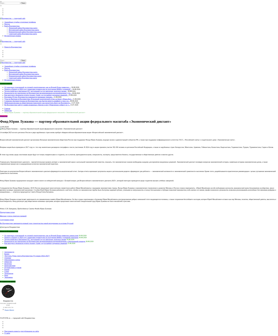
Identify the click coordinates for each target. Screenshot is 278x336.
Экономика (8, 277)
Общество (3, 116)
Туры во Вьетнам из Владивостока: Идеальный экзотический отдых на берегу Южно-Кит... (38, 99)
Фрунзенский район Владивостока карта (24, 30)
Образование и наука (12, 260)
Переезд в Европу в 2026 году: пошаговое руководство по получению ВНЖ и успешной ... (38, 89)
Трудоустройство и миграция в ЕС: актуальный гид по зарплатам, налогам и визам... (36, 91)
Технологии (8, 273)
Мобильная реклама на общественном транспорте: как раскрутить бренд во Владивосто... (37, 103)
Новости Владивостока (13, 47)
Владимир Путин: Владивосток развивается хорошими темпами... (29, 97)
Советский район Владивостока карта (23, 34)
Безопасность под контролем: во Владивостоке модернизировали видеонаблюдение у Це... (38, 93)
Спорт (6, 271)
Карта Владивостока (12, 26)
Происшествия (9, 266)
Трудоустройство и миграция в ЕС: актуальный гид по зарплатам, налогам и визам (35, 239)
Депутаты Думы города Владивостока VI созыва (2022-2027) (27, 256)
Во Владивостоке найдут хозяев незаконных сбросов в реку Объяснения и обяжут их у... (37, 105)
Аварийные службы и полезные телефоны (20, 22)
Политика (8, 264)
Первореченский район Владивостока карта (25, 32)
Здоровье (7, 258)
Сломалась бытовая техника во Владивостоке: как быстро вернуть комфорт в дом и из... (37, 101)
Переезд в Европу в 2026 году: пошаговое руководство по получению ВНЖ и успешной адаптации (41, 237)
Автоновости (9, 252)
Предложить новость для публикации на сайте (21, 331)
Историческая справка (12, 36)
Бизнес (6, 254)
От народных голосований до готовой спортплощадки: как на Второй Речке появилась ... (37, 87)
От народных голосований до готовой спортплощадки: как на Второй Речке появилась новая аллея (41, 235)
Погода (7, 24)
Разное (6, 269)
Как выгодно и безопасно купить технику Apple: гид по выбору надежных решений (35, 243)
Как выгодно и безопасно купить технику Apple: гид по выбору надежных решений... (36, 95)
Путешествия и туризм (12, 267)
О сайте (7, 333)
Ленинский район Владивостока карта (23, 28)
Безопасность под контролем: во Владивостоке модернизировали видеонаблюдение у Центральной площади (44, 241)
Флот (6, 275)
